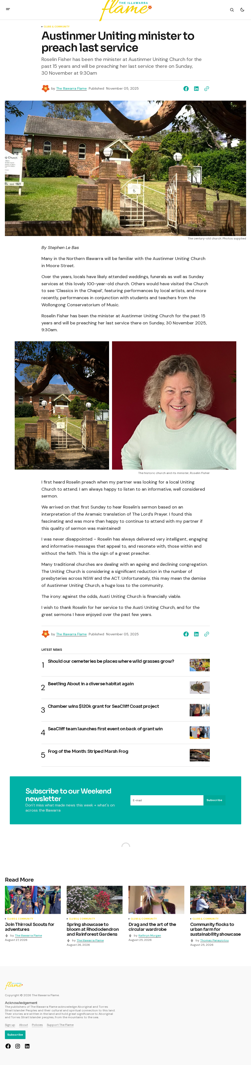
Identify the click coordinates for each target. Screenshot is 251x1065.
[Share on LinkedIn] (196, 88)
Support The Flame (60, 1025)
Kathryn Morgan (149, 935)
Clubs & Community (57, 27)
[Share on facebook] (187, 88)
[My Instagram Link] (18, 1046)
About (23, 1025)
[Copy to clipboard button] (205, 88)
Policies (37, 1025)
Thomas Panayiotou (214, 940)
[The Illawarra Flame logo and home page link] (14, 986)
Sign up (10, 1025)
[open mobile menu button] (8, 9)
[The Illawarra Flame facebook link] (9, 1046)
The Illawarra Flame (71, 88)
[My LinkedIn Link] (26, 1046)
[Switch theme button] (242, 10)
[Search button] (232, 10)
